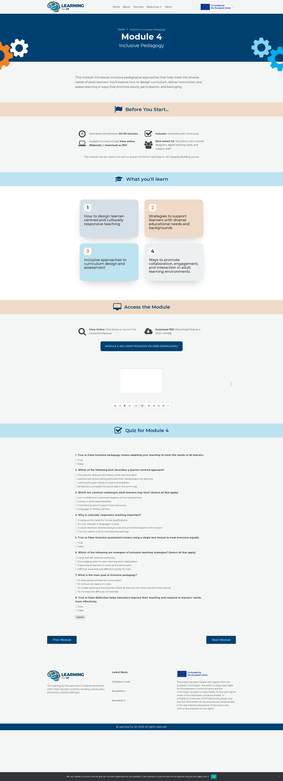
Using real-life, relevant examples (96, 557)
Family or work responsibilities (94, 501)
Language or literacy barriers (94, 509)
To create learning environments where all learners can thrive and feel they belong (124, 587)
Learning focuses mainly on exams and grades (103, 482)
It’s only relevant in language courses (98, 524)
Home (116, 6)
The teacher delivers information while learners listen (107, 475)
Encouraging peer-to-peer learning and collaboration (107, 561)
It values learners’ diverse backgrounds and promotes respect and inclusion (120, 527)
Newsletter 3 (118, 700)
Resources (153, 6)
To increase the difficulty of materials (98, 591)
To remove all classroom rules (94, 584)
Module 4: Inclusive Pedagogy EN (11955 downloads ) (141, 346)
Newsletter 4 (118, 691)
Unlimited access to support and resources (102, 505)
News (168, 6)
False (81, 463)
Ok (213, 776)
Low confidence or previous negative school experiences (110, 497)
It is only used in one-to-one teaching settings (103, 531)
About (126, 6)
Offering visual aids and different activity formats (104, 569)
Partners (138, 6)
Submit (80, 617)
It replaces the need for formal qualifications (102, 520)
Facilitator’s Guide (121, 681)
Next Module (221, 640)
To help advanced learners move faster (99, 580)
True (80, 460)
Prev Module (62, 640)
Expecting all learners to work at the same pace (104, 565)
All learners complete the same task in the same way (107, 486)
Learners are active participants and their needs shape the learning (115, 478)
